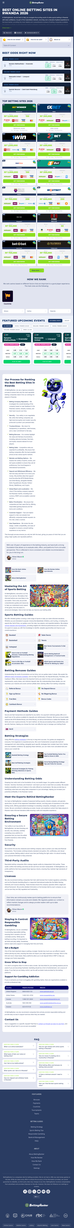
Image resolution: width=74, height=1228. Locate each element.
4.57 (15, 353)
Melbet (8, 357)
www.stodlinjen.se (46, 1007)
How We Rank (37, 1161)
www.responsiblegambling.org (50, 999)
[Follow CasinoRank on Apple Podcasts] (48, 1191)
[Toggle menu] (3, 2)
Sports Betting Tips (37, 1130)
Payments (36, 1103)
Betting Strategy (37, 1127)
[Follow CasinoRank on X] (34, 1191)
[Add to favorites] (4, 63)
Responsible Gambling (36, 1134)
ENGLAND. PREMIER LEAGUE (41, 326)
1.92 (57, 353)
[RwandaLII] (15, 1216)
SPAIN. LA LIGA (27, 329)
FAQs (37, 1141)
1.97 (26, 350)
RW (36, 1197)
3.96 (45, 350)
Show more (35, 270)
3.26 (20, 353)
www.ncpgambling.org (47, 995)
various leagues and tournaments (15, 625)
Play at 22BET (16, 361)
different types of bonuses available (16, 676)
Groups (67, 320)
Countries (36, 1107)
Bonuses (37, 1100)
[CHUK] (54, 1216)
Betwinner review (19, 128)
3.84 (51, 350)
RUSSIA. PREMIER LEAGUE (22, 326)
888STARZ (7, 353)
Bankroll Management (37, 1137)
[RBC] (41, 1216)
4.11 (45, 353)
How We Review (36, 1158)
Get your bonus (19, 125)
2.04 (26, 353)
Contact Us (37, 1165)
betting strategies (20, 739)
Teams (36, 1114)
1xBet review (54, 128)
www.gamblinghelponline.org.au (50, 1003)
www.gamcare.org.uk (47, 991)
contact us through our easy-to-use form (51, 1024)
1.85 (57, 350)
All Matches (7, 326)
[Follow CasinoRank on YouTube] (39, 1191)
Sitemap (37, 1168)
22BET (7, 350)
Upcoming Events (55, 320)
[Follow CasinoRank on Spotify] (43, 1191)
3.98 (51, 353)
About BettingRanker (36, 1154)
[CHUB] (26, 1216)
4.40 (15, 350)
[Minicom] (7, 1216)
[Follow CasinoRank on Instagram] (30, 1191)
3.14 (20, 350)
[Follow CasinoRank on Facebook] (25, 1191)
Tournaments (37, 1110)
